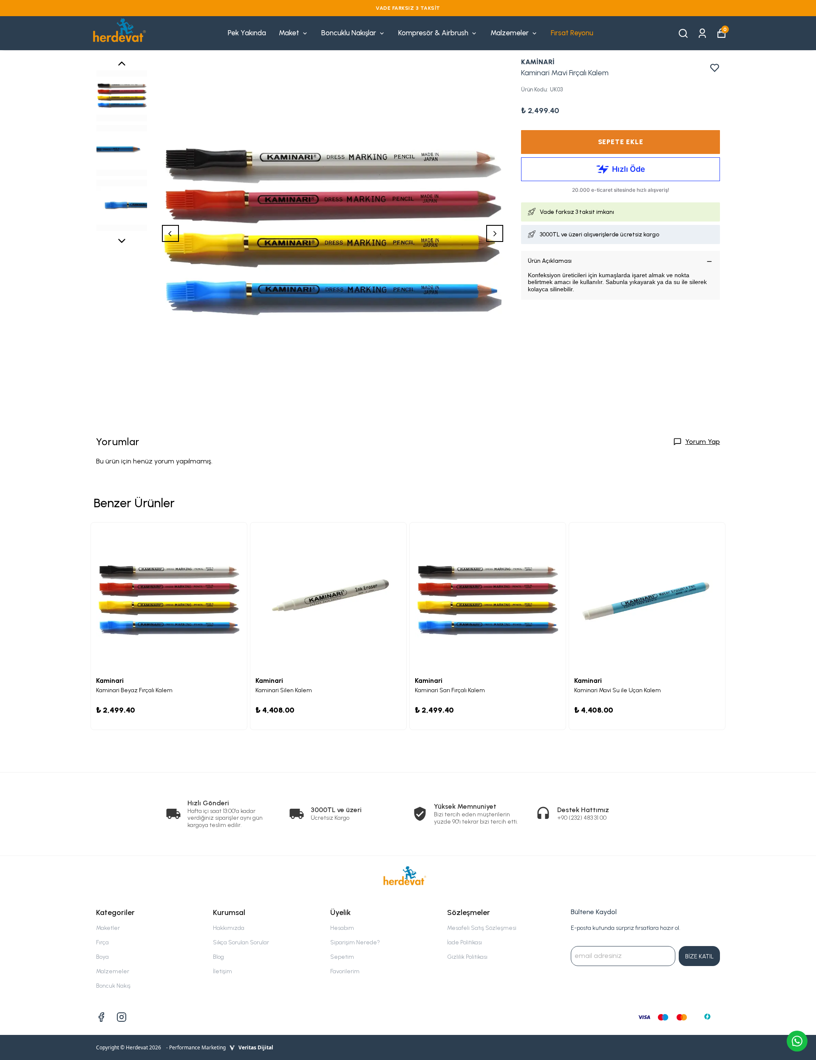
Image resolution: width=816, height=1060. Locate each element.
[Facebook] (101, 1017)
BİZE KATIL (699, 956)
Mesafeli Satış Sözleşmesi (481, 928)
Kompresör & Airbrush (433, 32)
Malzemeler (509, 32)
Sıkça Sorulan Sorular (241, 942)
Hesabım (342, 928)
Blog (218, 957)
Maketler (108, 928)
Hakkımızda (228, 928)
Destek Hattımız (583, 810)
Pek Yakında (247, 32)
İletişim (222, 971)
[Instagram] (121, 1017)
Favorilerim (345, 971)
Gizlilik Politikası (467, 957)
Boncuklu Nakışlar (348, 32)
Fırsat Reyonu (572, 32)
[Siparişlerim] (702, 32)
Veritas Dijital (255, 1047)
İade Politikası (464, 942)
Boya (102, 957)
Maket (289, 32)
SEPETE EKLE (620, 142)
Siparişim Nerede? (355, 942)
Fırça (102, 942)
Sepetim (342, 957)
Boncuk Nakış (113, 985)
